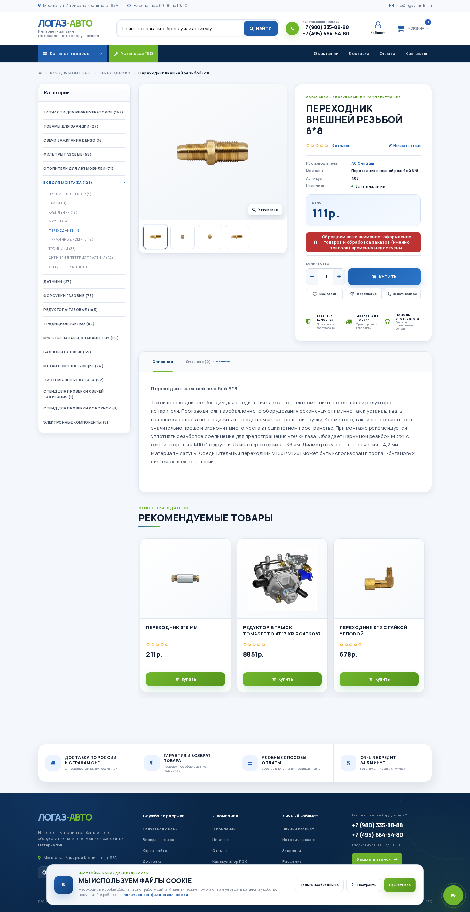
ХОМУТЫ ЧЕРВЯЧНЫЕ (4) (70, 267)
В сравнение (367, 294)
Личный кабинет (300, 816)
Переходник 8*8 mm (172, 627)
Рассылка (292, 861)
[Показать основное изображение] (155, 237)
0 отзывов (341, 146)
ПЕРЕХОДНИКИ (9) (65, 230)
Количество (318, 263)
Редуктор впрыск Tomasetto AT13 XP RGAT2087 (282, 630)
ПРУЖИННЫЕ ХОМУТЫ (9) (71, 239)
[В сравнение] (223, 563)
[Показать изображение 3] (210, 237)
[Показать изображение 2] (182, 237)
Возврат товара (159, 839)
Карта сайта (155, 850)
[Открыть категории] (101, 53)
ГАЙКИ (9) (58, 203)
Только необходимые (319, 885)
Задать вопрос (405, 294)
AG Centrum (362, 163)
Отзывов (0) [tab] (208, 361)
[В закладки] (223, 549)
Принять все (400, 885)
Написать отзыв (407, 146)
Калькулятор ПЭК (229, 861)
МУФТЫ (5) (58, 221)
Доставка (359, 53)
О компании (326, 53)
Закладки (291, 850)
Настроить (366, 885)
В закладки (327, 294)
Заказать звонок (373, 859)
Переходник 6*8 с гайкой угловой (373, 630)
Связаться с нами (160, 828)
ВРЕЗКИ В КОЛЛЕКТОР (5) (70, 194)
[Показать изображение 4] (237, 237)
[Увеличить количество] (339, 277)
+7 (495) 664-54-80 (377, 834)
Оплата (387, 53)
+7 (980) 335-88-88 (377, 825)
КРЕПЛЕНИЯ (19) (63, 212)
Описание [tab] (162, 361)
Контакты (416, 53)
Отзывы (219, 850)
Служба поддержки (163, 816)
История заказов (299, 839)
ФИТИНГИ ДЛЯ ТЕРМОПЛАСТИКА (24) (81, 257)
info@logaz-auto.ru (413, 5)
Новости (221, 839)
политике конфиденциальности (155, 894)
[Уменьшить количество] (312, 277)
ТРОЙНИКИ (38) (62, 248)
